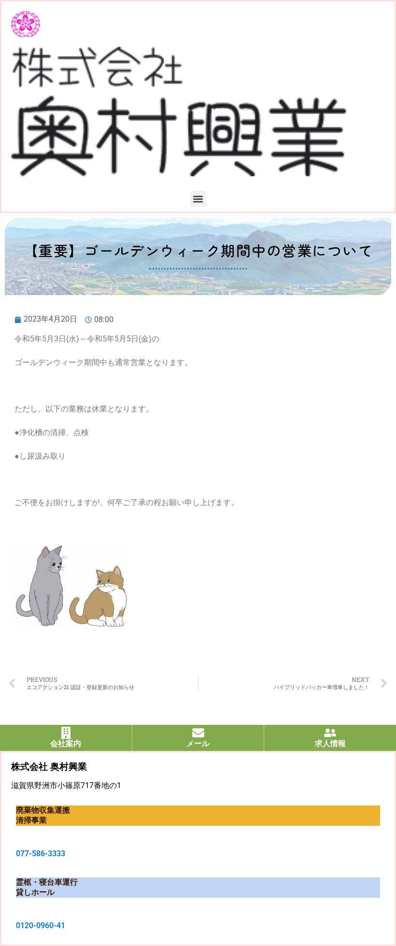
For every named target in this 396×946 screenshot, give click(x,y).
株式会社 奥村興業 (49, 766)
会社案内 (65, 743)
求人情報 (330, 743)
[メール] (198, 733)
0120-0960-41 (40, 925)
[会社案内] (66, 733)
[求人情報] (330, 733)
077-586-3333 (40, 853)
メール (198, 743)
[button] (198, 199)
